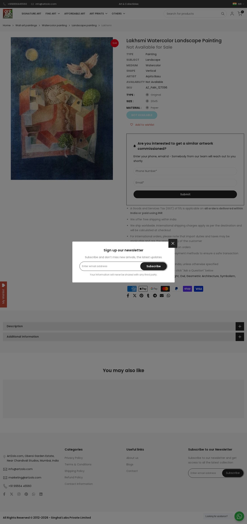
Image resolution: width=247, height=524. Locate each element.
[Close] (172, 243)
